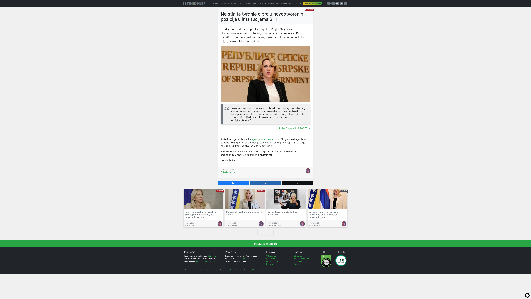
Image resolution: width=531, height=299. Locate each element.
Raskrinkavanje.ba (301, 258)
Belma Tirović (315, 225)
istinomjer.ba (213, 256)
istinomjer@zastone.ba (205, 261)
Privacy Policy (235, 270)
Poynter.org (299, 264)
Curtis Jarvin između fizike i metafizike (282, 213)
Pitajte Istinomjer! (265, 243)
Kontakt (269, 264)
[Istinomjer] (194, 3)
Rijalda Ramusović (275, 225)
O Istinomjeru (271, 256)
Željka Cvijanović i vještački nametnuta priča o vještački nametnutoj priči (323, 215)
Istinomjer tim (272, 261)
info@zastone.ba (245, 258)
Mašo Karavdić (233, 225)
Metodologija (271, 258)
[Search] (345, 3)
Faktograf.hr (299, 261)
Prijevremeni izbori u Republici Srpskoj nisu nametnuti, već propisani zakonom (200, 215)
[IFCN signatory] (326, 261)
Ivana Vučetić (191, 225)
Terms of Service (252, 270)
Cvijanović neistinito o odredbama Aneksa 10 (244, 213)
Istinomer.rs (299, 256)
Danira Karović (229, 172)
